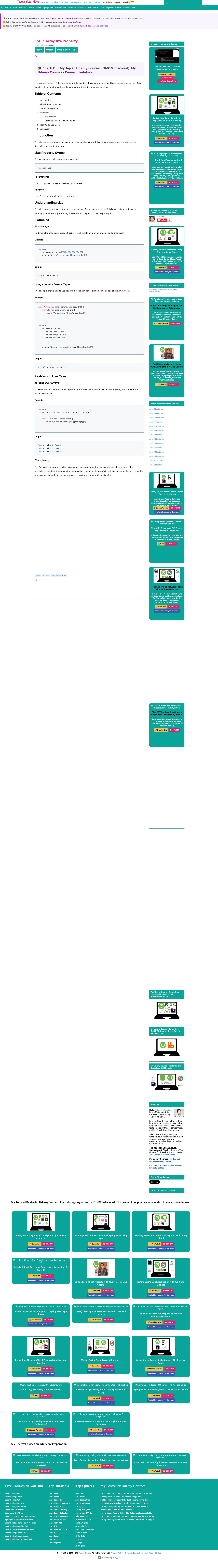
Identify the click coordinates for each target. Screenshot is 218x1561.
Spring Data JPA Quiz (84, 1513)
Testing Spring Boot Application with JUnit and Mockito (124, 1506)
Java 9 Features (156, 413)
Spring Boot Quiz (82, 1503)
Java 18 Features (156, 452)
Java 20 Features (156, 460)
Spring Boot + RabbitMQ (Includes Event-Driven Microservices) (127, 1516)
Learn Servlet (54, 1536)
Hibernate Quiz (82, 1516)
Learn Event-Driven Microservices (19, 1529)
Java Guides (85, 1553)
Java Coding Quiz (82, 1500)
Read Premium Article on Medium (163, 289)
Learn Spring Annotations (59, 1516)
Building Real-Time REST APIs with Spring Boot (120, 1497)
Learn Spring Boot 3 (13, 1497)
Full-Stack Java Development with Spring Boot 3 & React (124, 1503)
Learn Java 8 (54, 1497)
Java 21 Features (156, 465)
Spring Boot (47, 8)
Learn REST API (55, 1523)
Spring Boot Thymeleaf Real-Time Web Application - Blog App (127, 1520)
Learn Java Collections (14, 1510)
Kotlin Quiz (80, 1536)
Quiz (95, 8)
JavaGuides (166, 1123)
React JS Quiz (81, 1533)
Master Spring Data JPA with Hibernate (117, 1510)
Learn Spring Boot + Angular (17, 1536)
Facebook (179, 1165)
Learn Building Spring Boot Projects (20, 1523)
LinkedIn (153, 1168)
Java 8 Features (156, 409)
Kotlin (117, 8)
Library (30, 8)
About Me (138, 1553)
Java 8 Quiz (80, 1497)
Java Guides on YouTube (69, 22)
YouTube (82, 8)
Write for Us (154, 292)
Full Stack (71, 8)
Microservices (60, 8)
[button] (36, 56)
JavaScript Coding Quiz (85, 1529)
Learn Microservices (57, 1520)
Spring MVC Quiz (82, 1510)
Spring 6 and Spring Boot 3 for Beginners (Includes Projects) (126, 1493)
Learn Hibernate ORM (58, 1529)
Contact (129, 1553)
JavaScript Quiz (82, 1526)
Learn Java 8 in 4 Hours (14, 1513)
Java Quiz (79, 1493)
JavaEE (21, 8)
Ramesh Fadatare (164, 1110)
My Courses (5, 8)
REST (38, 8)
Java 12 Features (156, 426)
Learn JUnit (53, 1539)
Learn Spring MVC (12, 1500)
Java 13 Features (156, 430)
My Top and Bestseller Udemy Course (164, 1160)
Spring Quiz (80, 1506)
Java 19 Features (156, 456)
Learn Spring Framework (59, 1503)
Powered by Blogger (110, 1557)
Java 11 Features (156, 422)
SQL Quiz (79, 1539)
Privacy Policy (117, 1553)
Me (132, 8)
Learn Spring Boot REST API (17, 1526)
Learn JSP (53, 1533)
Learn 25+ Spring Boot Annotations (20, 1516)
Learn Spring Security (58, 1510)
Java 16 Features (156, 443)
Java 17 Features (156, 448)
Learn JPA (53, 1526)
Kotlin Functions (67, 50)
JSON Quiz (80, 1546)
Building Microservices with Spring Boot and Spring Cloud (124, 1500)
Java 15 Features (156, 439)
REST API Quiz (81, 1523)
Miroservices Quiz (83, 1520)
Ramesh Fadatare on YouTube (94, 25)
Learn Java (53, 1493)
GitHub (161, 1168)
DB (101, 8)
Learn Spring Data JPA (14, 1503)
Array (39, 50)
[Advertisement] (89, 497)
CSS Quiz (79, 1543)
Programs (109, 8)
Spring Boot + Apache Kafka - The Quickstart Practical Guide (126, 1513)
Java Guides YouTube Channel (162, 1155)
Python (125, 8)
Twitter (171, 1165)
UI (89, 8)
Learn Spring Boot (13, 1493)
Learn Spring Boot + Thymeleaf (18, 1539)
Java (14, 8)
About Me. (159, 1144)
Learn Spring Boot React (15, 1506)
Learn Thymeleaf (56, 1543)
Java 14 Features (156, 435)
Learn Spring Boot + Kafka (16, 1533)
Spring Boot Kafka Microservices (19, 1520)
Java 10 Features (156, 417)
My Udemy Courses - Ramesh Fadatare (64, 18)
